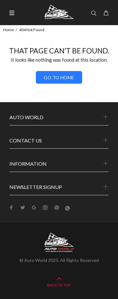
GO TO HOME (59, 77)
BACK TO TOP (59, 285)
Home (8, 29)
